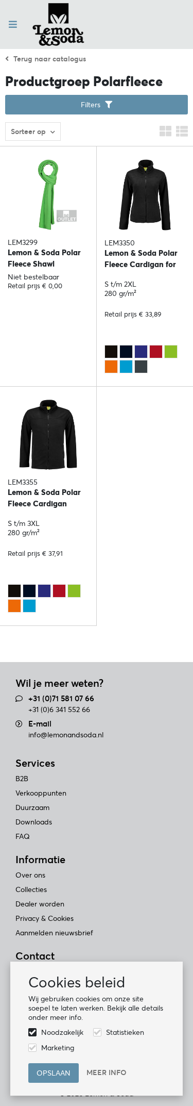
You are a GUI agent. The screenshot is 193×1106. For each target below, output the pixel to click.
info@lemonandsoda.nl (65, 734)
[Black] (111, 351)
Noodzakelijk (62, 1032)
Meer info (106, 1072)
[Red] (156, 351)
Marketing (57, 1047)
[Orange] (111, 366)
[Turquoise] (126, 366)
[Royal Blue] (141, 351)
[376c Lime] (171, 351)
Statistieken (125, 1032)
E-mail (39, 724)
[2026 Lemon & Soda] (58, 24)
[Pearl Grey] (141, 366)
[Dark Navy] (126, 351)
